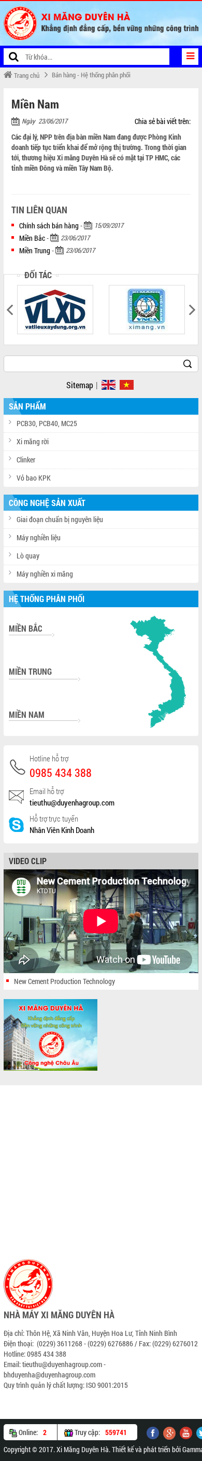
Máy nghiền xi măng (45, 574)
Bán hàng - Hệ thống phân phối (91, 74)
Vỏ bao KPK (34, 478)
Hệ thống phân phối (46, 598)
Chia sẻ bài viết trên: (163, 121)
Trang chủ (25, 75)
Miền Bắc (32, 238)
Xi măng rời (33, 441)
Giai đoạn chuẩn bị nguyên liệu (60, 519)
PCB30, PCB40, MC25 (47, 423)
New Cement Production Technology (64, 981)
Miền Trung (34, 250)
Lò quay (28, 556)
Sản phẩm (27, 406)
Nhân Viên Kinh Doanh (62, 830)
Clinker (26, 460)
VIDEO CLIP (28, 860)
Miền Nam (27, 714)
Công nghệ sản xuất (47, 502)
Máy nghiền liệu (39, 537)
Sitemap (79, 384)
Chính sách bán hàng (49, 225)
